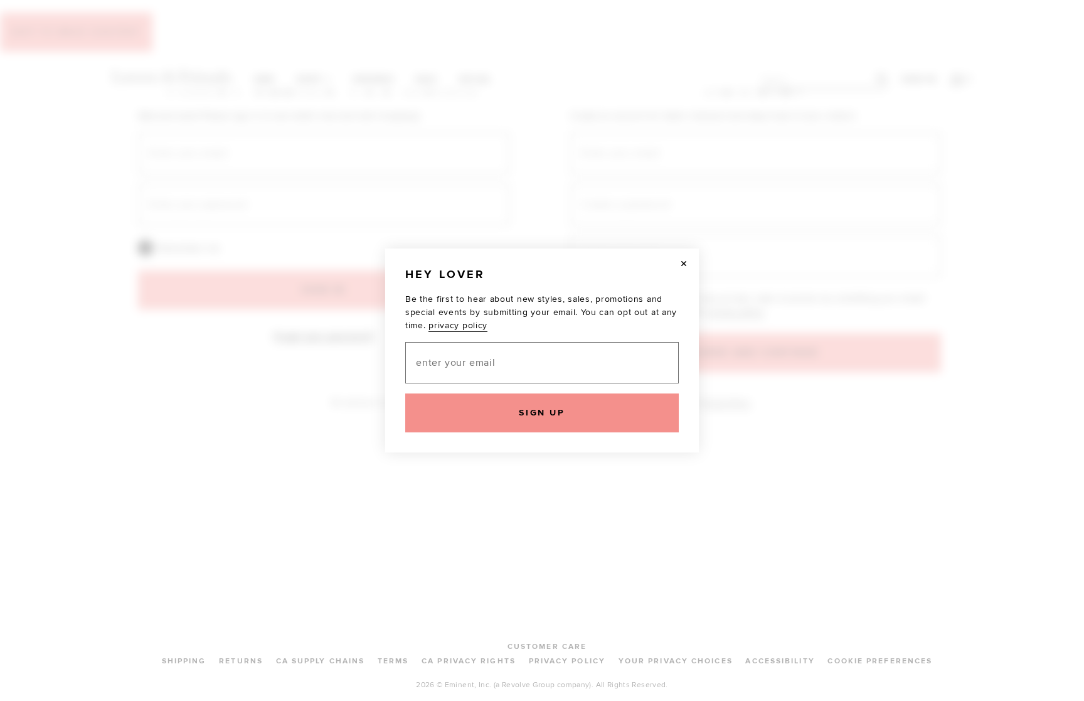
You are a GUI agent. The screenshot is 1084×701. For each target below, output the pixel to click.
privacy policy (457, 325)
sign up (542, 412)
